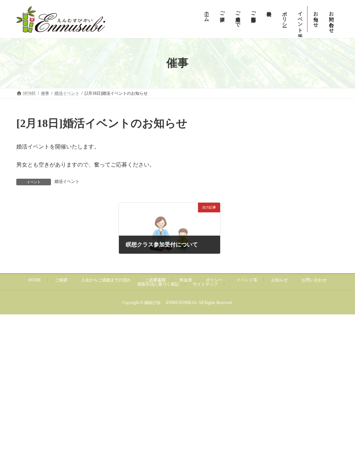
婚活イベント (66, 181)
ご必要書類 (155, 280)
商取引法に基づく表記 (158, 284)
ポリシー (214, 280)
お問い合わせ (314, 280)
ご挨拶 (61, 280)
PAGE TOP (339, 453)
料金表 (186, 280)
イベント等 (246, 280)
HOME (34, 280)
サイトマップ (205, 284)
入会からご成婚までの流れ (106, 280)
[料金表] (268, 19)
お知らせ (279, 280)
